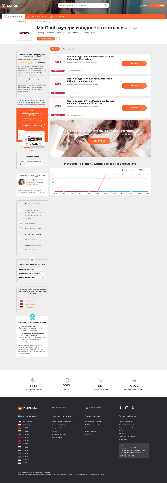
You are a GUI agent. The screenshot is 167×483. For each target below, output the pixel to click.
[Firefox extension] (133, 455)
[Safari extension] (125, 455)
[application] (100, 181)
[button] (130, 170)
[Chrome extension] (121, 455)
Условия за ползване (75, 71)
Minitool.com (30, 298)
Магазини (32, 22)
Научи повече (40, 104)
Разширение (123, 439)
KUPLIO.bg (22, 22)
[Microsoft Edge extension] (129, 455)
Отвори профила (32, 184)
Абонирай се (98, 141)
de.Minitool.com (31, 304)
